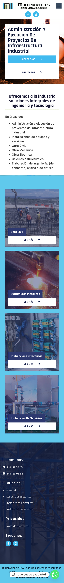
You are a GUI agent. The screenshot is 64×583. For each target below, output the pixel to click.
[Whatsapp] (54, 574)
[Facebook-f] (28, 14)
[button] (59, 6)
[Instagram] (36, 14)
